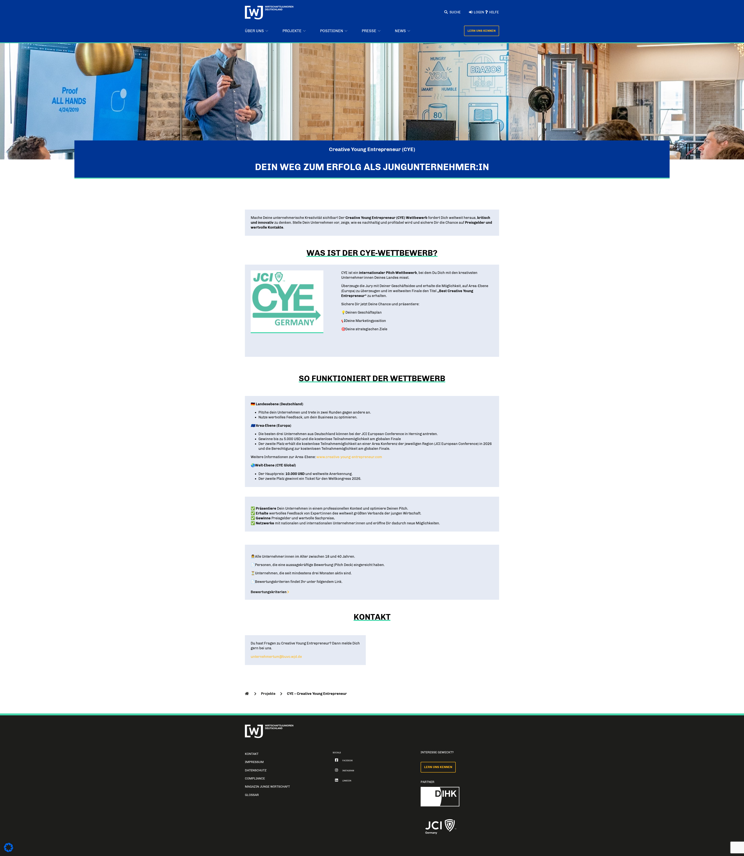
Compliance (255, 778)
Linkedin (346, 781)
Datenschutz (256, 770)
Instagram (348, 771)
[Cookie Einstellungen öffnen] (8, 851)
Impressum (254, 762)
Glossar (252, 795)
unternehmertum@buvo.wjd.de (276, 657)
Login (479, 12)
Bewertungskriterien (269, 592)
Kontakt (251, 754)
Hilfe (494, 12)
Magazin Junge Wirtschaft (267, 786)
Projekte (268, 694)
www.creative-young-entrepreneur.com (349, 457)
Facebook (347, 761)
